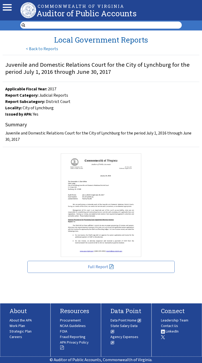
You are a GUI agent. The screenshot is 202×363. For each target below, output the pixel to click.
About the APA (20, 320)
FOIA (63, 331)
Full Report (98, 267)
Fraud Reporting (72, 337)
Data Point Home (123, 320)
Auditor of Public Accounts (87, 13)
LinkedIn (172, 331)
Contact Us (169, 326)
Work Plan (17, 326)
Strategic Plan (20, 331)
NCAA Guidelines (73, 326)
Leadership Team (174, 320)
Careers (15, 337)
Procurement (70, 320)
